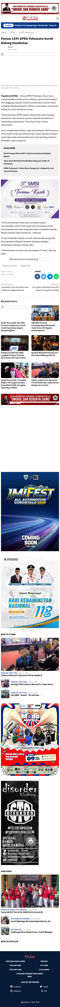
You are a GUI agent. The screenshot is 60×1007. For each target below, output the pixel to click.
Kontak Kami (15, 965)
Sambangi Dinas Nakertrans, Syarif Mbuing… (32, 932)
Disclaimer (44, 969)
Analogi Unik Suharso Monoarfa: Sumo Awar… (32, 684)
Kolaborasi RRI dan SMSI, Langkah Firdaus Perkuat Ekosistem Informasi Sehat (13, 355)
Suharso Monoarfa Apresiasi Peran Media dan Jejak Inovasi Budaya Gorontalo (45, 382)
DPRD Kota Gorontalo (10, 910)
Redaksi (44, 961)
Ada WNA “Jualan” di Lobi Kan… (26, 695)
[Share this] (37, 276)
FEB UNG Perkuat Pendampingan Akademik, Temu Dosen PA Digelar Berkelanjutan (43, 327)
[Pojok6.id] (30, 18)
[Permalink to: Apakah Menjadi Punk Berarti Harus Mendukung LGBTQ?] (45, 343)
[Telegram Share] (50, 276)
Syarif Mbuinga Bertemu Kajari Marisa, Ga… (31, 921)
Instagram (17, 991)
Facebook (17, 987)
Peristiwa (13, 673)
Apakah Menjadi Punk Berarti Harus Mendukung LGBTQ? (44, 353)
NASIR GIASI (25, 265)
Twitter (45, 987)
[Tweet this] (43, 276)
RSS (45, 991)
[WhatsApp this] (56, 276)
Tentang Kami (15, 969)
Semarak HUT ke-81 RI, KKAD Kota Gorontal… (22, 912)
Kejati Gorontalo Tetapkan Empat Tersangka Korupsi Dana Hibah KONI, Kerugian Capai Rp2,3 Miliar (13, 384)
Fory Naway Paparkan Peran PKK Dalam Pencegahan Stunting (45, 287)
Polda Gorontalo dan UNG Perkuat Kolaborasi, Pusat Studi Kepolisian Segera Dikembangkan (13, 327)
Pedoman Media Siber (15, 961)
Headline (4, 673)
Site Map (44, 965)
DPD (12, 919)
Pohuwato (26, 919)
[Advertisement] (30, 437)
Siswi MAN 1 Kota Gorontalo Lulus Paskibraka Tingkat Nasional (14, 287)
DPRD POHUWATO (10, 265)
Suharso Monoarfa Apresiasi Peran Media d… (22, 675)
